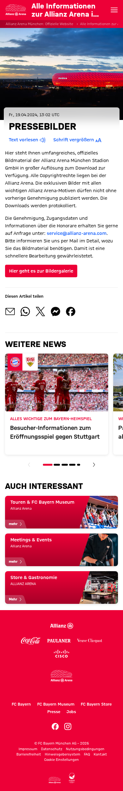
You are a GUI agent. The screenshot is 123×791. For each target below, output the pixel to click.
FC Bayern (21, 704)
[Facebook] (55, 726)
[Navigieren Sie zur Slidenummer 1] (47, 465)
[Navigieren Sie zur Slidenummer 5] (78, 465)
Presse (53, 711)
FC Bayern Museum (55, 704)
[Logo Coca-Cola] (31, 641)
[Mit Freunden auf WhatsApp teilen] (25, 311)
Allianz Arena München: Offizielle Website (39, 24)
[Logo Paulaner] (59, 640)
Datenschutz (51, 749)
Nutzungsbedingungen (85, 749)
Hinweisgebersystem (62, 754)
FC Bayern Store (96, 704)
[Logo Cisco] (61, 654)
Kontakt (100, 754)
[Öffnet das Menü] (114, 10)
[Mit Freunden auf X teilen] (40, 311)
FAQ (87, 754)
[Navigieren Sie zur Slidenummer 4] (72, 465)
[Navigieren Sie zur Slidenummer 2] (57, 465)
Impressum (28, 749)
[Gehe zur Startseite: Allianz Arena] (15, 10)
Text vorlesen (23, 139)
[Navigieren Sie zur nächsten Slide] (94, 465)
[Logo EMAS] (72, 777)
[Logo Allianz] (61, 626)
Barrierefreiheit (28, 754)
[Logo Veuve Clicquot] (89, 641)
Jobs (71, 711)
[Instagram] (68, 726)
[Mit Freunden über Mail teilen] (10, 311)
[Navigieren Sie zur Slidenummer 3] (65, 465)
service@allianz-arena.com (77, 233)
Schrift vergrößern (73, 139)
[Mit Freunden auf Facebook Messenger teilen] (55, 311)
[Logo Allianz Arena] (61, 681)
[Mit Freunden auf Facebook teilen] (71, 311)
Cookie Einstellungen (61, 759)
